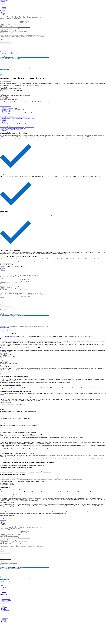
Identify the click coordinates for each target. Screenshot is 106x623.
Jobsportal (2, 394)
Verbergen (10, 103)
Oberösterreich (5, 608)
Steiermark (4, 607)
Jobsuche (4, 588)
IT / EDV (4, 596)
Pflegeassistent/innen (77, 138)
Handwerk (4, 597)
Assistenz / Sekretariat (6, 600)
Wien (3, 606)
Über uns (4, 587)
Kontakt (4, 592)
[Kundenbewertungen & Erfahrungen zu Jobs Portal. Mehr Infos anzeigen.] (9, 612)
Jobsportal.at (2, 85)
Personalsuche (5, 589)
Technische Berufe (6, 599)
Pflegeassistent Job (11, 336)
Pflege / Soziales (5, 601)
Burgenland (4, 609)
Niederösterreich (5, 610)
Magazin (4, 590)
